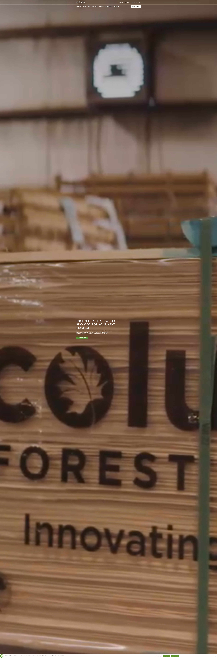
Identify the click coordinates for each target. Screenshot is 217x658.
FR (134, 2)
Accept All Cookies (175, 655)
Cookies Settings (158, 655)
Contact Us (127, 2)
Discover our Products (82, 337)
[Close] (215, 656)
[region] (108, 656)
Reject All (166, 655)
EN (132, 2)
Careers (121, 2)
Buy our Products (135, 6)
